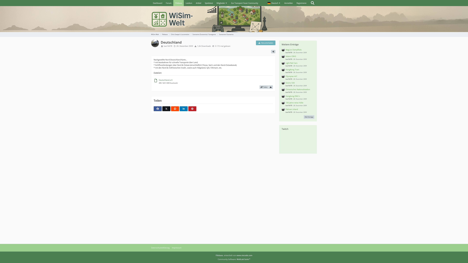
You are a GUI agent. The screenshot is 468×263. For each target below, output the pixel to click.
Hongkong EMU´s (293, 96)
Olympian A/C (291, 76)
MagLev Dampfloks (294, 49)
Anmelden (288, 3)
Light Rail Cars (291, 63)
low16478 (168, 46)
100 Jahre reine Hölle (294, 102)
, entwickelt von (234, 255)
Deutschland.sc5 (166, 80)
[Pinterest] (192, 108)
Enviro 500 (290, 83)
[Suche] (312, 3)
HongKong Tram (292, 69)
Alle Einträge (309, 117)
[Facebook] (158, 108)
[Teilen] (273, 51)
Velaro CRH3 (291, 56)
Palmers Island (292, 109)
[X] (166, 108)
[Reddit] (175, 108)
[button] (274, 3)
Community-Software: (234, 259)
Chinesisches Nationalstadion (298, 89)
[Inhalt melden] (270, 87)
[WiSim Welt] (234, 19)
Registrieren (302, 3)
